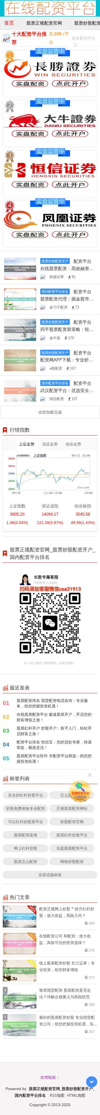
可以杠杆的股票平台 (25, 821)
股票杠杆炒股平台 (72, 834)
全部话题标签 (50, 874)
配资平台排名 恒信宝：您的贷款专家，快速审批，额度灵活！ (54, 744)
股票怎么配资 (25, 861)
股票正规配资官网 (44, 23)
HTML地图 (76, 1095)
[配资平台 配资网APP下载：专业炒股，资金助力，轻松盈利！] (20, 359)
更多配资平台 (83, 38)
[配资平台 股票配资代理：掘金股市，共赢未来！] (20, 299)
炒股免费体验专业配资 (25, 808)
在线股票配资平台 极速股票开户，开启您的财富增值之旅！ (54, 717)
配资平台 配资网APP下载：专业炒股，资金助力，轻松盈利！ (67, 360)
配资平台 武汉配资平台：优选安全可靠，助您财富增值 (67, 390)
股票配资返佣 (25, 834)
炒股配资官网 (72, 821)
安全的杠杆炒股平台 (25, 795)
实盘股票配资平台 (72, 848)
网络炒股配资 (72, 861)
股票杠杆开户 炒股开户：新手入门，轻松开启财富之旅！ (54, 730)
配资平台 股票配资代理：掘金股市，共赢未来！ (67, 299)
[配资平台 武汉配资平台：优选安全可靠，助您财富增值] (20, 390)
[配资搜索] (90, 8)
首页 (9, 22)
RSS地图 (57, 1095)
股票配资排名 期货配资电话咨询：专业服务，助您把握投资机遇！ (52, 703)
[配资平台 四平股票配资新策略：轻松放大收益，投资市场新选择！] (20, 329)
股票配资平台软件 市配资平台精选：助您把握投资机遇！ (54, 758)
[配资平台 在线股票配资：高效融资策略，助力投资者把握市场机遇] (20, 268)
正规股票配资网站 (72, 808)
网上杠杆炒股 (25, 848)
